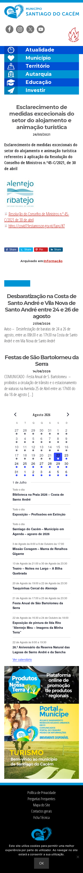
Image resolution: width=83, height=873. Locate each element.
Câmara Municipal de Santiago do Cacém (41, 13)
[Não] (78, 857)
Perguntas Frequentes (41, 798)
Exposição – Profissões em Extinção (39, 514)
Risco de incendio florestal (73, 34)
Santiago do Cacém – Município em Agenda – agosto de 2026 (38, 531)
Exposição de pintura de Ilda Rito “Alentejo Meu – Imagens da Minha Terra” (38, 627)
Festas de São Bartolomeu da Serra (42, 360)
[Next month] (67, 414)
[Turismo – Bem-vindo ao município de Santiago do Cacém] (41, 777)
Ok (41, 863)
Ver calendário (22, 659)
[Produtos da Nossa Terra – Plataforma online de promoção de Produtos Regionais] (41, 702)
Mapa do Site (41, 804)
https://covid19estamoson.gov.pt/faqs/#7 (37, 226)
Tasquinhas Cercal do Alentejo (35, 588)
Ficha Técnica (41, 817)
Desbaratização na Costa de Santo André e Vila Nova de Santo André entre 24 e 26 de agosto (41, 306)
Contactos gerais (41, 811)
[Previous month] (15, 414)
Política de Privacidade (41, 792)
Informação (53, 261)
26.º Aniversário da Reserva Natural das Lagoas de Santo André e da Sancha (41, 649)
